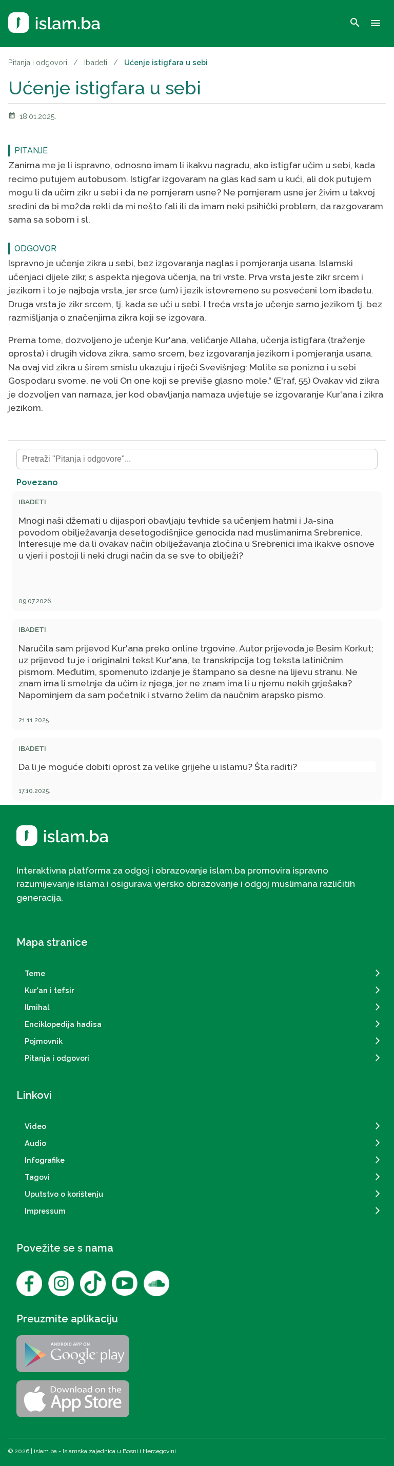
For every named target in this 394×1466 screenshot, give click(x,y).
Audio (35, 1143)
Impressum (45, 1210)
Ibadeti (95, 62)
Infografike (45, 1160)
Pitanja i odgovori (37, 62)
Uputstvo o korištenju (64, 1194)
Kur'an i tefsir (49, 990)
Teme (35, 973)
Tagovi (37, 1177)
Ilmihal (37, 1007)
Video (35, 1126)
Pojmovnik (44, 1041)
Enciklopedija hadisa (63, 1024)
